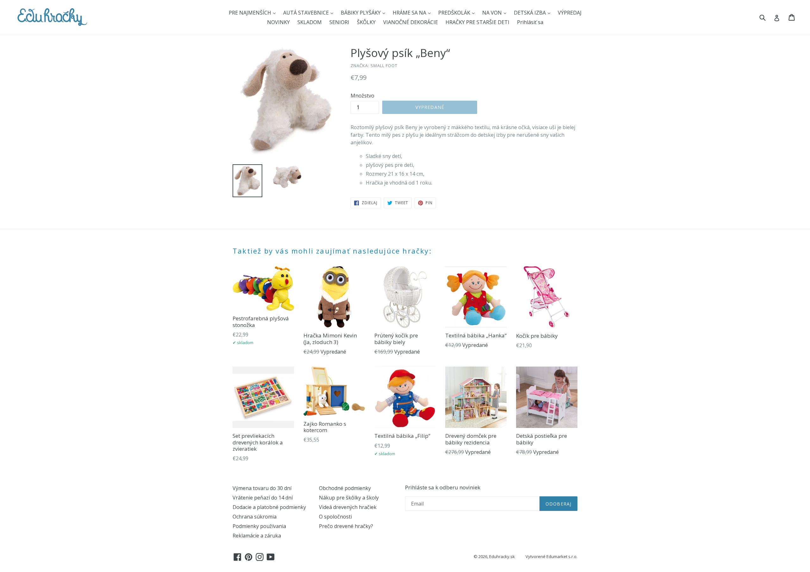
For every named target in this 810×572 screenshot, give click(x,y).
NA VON (492, 12)
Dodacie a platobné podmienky (269, 507)
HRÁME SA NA (410, 12)
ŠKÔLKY (366, 22)
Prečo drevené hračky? (346, 526)
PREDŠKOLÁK (454, 12)
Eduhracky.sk (502, 556)
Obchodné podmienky (345, 488)
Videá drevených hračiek (348, 507)
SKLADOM (309, 22)
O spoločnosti (335, 516)
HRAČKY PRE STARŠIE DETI (477, 22)
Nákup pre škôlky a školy (349, 497)
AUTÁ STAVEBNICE (306, 12)
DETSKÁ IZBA (530, 12)
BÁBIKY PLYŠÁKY (361, 12)
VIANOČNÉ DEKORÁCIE (410, 22)
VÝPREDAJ (570, 12)
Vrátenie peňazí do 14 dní (263, 497)
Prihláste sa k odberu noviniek (442, 487)
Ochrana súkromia (255, 516)
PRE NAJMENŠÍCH (250, 12)
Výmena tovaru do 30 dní (262, 488)
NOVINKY (278, 22)
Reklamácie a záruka (257, 535)
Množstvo (362, 95)
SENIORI (339, 22)
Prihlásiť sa (530, 22)
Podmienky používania (259, 526)
